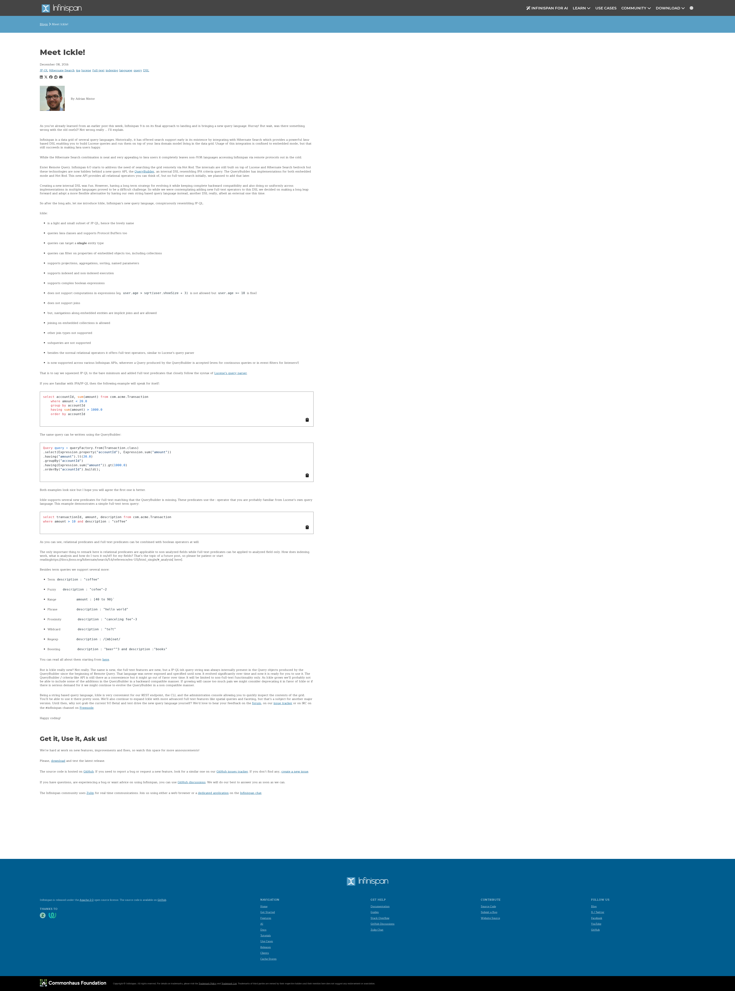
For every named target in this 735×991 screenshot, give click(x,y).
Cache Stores (268, 959)
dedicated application (213, 793)
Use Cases (606, 8)
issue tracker (283, 703)
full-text (98, 70)
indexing (112, 70)
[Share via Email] (61, 77)
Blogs (44, 24)
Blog (594, 906)
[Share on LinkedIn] (41, 77)
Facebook (596, 918)
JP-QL (44, 70)
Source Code (488, 906)
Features (265, 918)
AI (261, 924)
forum (256, 703)
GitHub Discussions (382, 924)
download (58, 760)
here (105, 659)
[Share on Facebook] (51, 77)
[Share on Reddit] (56, 77)
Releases (265, 947)
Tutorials (265, 935)
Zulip (90, 793)
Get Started (267, 912)
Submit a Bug (489, 912)
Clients (264, 953)
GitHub (88, 771)
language (125, 70)
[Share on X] (46, 77)
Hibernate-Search (62, 70)
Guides (375, 912)
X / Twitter (597, 912)
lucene (86, 70)
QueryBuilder (144, 171)
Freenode (87, 707)
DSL (146, 70)
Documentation (380, 906)
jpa (78, 70)
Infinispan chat (250, 793)
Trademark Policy (207, 983)
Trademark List (229, 983)
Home (263, 906)
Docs (263, 930)
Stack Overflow (380, 918)
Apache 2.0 (87, 900)
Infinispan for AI (549, 8)
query (138, 70)
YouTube (596, 924)
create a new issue (294, 771)
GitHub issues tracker (232, 771)
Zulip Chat (377, 930)
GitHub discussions (192, 782)
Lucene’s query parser (230, 373)
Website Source (490, 918)
